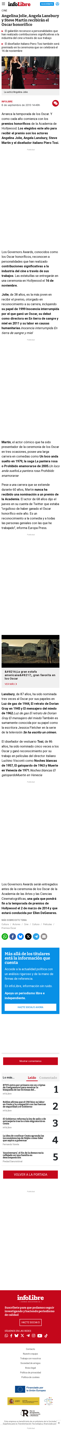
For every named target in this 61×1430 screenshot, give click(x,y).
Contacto (30, 1349)
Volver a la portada (30, 1174)
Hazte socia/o (30, 1322)
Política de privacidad (30, 1372)
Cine (26, 924)
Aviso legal (30, 1368)
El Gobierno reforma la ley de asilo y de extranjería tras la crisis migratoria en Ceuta (24, 1121)
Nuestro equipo (30, 1354)
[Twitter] (22, 1336)
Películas (47, 924)
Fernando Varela (11, 1144)
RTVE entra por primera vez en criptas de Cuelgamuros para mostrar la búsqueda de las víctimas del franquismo (24, 1089)
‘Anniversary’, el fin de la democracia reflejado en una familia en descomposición (23, 1155)
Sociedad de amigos (30, 1363)
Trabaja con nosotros (30, 1358)
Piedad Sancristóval (12, 1161)
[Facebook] (11, 1336)
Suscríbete (47, 4)
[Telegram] (28, 1336)
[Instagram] (33, 1336)
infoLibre (7, 1093)
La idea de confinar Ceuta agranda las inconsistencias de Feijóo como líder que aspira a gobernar (23, 1138)
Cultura (5, 924)
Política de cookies (30, 1377)
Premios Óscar (9, 928)
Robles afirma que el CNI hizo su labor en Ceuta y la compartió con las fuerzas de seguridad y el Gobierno (24, 1104)
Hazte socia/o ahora (30, 1007)
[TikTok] (46, 1336)
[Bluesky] (16, 1336)
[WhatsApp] (6, 1336)
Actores (16, 924)
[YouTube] (39, 1336)
